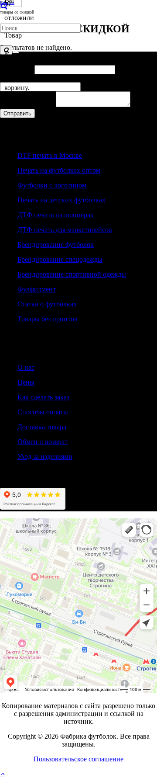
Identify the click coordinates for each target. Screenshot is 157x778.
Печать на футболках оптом (58, 170)
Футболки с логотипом (51, 185)
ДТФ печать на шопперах (55, 215)
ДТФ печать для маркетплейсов (64, 229)
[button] (2, 774)
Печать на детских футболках (61, 200)
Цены (25, 382)
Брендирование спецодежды (59, 259)
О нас (25, 367)
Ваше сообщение (28, 104)
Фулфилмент (36, 289)
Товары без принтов (47, 319)
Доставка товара (41, 427)
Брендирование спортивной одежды (71, 274)
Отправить (17, 113)
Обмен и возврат (42, 441)
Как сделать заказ (43, 397)
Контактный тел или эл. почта (48, 78)
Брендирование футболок (55, 244)
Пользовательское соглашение (78, 759)
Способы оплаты (42, 412)
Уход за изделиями (44, 456)
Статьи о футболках (47, 304)
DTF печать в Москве (49, 155)
